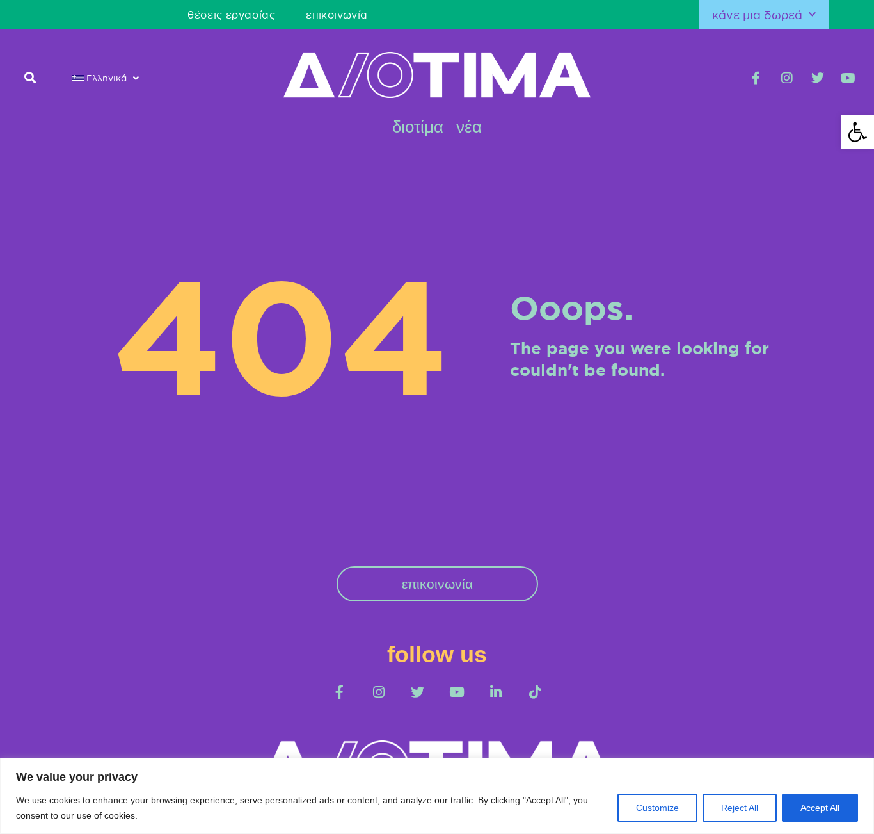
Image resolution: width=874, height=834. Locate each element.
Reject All (739, 808)
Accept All (819, 808)
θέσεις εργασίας (231, 14)
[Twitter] (817, 78)
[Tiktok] (534, 692)
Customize (657, 808)
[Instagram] (787, 78)
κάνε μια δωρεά (757, 14)
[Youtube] (848, 78)
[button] (29, 77)
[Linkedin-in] (495, 692)
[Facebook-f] (756, 78)
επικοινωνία (336, 14)
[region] (437, 796)
